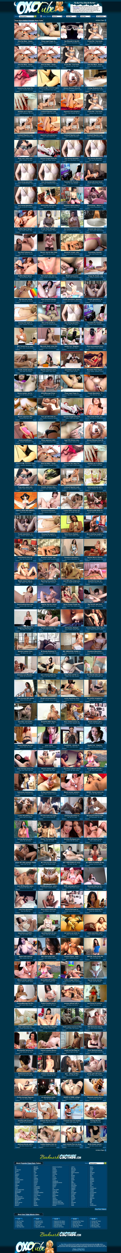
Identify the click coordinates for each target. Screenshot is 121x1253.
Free (53, 1175)
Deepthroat (96, 277)
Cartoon (36, 1175)
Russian (73, 1198)
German (74, 629)
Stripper (27, 535)
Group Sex (102, 441)
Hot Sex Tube (20, 1221)
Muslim (73, 1175)
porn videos (76, 7)
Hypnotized (55, 1192)
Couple (71, 253)
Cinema (36, 1181)
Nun (72, 1181)
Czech (35, 1196)
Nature (73, 1177)
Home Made (33, 183)
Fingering (56, 42)
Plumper (101, 1075)
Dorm (97, 1004)
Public (70, 1028)
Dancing (36, 1198)
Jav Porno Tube (96, 1224)
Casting (54, 230)
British (35, 1169)
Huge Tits (78, 230)
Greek (54, 1187)
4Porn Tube (38, 1224)
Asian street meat (19, 1189)
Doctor (35, 1202)
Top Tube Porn (20, 1227)
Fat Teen (100, 582)
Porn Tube (63, 1244)
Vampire (92, 1194)
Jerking (93, 512)
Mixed (34, 44)
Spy (91, 1175)
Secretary (28, 488)
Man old (73, 1168)
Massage (73, 113)
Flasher (54, 1172)
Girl (95, 160)
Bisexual (17, 1204)
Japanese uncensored (58, 1204)
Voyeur (91, 1196)
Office (72, 1182)
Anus (100, 911)
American (17, 1181)
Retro (23, 1145)
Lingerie (92, 207)
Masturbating (74, 42)
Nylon (30, 1145)
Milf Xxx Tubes (95, 1225)
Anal (45, 300)
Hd (53, 1188)
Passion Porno (39, 1222)
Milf (75, 136)
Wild (45, 840)
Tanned (71, 958)
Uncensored (93, 1192)
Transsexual (93, 1188)
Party (72, 1191)
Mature (48, 113)
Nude (72, 1178)
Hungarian (21, 887)
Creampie (27, 42)
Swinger (92, 1181)
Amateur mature (19, 1179)
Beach (16, 1195)
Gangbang (55, 1181)
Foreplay (68, 253)
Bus (35, 1171)
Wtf (91, 1202)
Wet (103, 66)
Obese (65, 230)
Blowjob (36, 1167)
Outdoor (50, 887)
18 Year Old (24, 207)
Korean (54, 1205)
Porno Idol (19, 1222)
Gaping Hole (101, 1051)
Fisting (102, 207)
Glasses (91, 723)
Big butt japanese (19, 1198)
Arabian (72, 1145)
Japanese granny (56, 1201)
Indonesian (20, 793)
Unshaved (27, 559)
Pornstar (54, 160)
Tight (23, 253)
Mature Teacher (77, 605)
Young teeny (93, 1205)
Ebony (54, 347)
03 (15, 1168)
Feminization (25, 113)
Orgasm (53, 253)
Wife (78, 582)
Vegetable (66, 911)
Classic (36, 1182)
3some (98, 441)
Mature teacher (75, 1172)
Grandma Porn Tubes (78, 1221)
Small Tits (56, 629)
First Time (73, 230)
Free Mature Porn (96, 1227)
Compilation (37, 1188)
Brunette (76, 183)
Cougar (63, 253)
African (17, 1175)
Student (101, 89)
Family (54, 1168)
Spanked (92, 1172)
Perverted (73, 1192)
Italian (54, 1196)
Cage (35, 1172)
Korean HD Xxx (77, 1222)
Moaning (56, 418)
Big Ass (99, 394)
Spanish (50, 864)
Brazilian (46, 277)
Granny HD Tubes (96, 1221)
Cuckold (102, 183)
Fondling (54, 1174)
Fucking (32, 42)
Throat (71, 465)
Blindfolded (100, 1028)
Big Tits (77, 113)
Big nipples (18, 1199)
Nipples (92, 371)
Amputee (17, 1182)
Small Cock (103, 559)
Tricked (92, 1189)
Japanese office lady (57, 1202)
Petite (66, 160)
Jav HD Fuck (95, 1222)
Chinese (19, 183)
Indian (30, 934)
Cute (95, 42)
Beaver (71, 699)
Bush (20, 230)
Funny (54, 1179)
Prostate (73, 1194)
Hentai (24, 512)
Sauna (73, 1199)
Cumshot (54, 793)
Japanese (45, 42)
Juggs (77, 535)
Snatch (91, 1168)
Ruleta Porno (81, 1249)
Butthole (97, 911)
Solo (65, 42)
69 (15, 1172)
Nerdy (100, 1145)
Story (91, 1177)
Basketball (17, 1192)
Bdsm (88, 629)
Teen (91, 1182)
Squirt (55, 89)
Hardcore (23, 42)
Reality (49, 160)
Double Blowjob (55, 652)
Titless (91, 1184)
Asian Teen (99, 160)
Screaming (67, 770)
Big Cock (101, 746)
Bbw (29, 89)
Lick (70, 488)
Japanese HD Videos (59, 1221)
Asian (79, 42)
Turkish (92, 1191)
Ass (54, 136)
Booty (54, 371)
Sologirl (45, 887)
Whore (40, 629)
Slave (91, 1167)
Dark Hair (77, 512)
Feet (25, 911)
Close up (94, 418)
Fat (41, 324)
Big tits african (18, 1202)
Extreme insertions (57, 1167)
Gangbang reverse (57, 1182)
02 (15, 1167)
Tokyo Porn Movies (78, 1225)
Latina (56, 277)
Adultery (21, 160)
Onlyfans (73, 1187)
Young (78, 160)
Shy (79, 559)
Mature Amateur (100, 230)
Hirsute (23, 230)
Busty (21, 934)
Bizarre (17, 1205)
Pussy (18, 42)
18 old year (18, 1169)
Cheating (91, 535)
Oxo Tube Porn (81, 1250)
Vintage (92, 1195)
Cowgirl (43, 347)
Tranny (91, 1187)
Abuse (74, 1249)
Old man (73, 1184)
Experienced (50, 183)
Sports (91, 1174)
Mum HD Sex (76, 1224)
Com (35, 1185)
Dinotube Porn (39, 1221)
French (77, 887)
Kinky (94, 652)
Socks (91, 1169)
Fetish (64, 89)
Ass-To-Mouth (74, 89)
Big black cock (18, 1196)
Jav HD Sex (76, 1227)
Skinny (67, 746)
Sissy (72, 1204)
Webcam (26, 277)
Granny (54, 1185)
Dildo (53, 207)
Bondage (36, 1168)
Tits (28, 160)
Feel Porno (19, 1224)
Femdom (101, 629)
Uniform (22, 699)
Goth (97, 535)
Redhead (53, 934)
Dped (50, 652)
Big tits (16, 1201)
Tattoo (50, 371)
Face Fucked (78, 981)
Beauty (48, 300)
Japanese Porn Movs (59, 1222)
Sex (98, 42)
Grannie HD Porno (59, 1227)
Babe (69, 113)
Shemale (87, 418)
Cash (35, 1177)
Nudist (72, 1179)
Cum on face (37, 1195)
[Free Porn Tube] (40, 8)
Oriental (102, 371)
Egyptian (36, 1205)
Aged (70, 793)
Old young (73, 1185)
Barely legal (18, 1191)
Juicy (71, 277)
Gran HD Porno (58, 1225)
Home (44, 16)
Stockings (53, 582)
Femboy (54, 1169)
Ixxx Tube (37, 1225)
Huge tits (54, 1191)
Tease (96, 512)
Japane (54, 1198)
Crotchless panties (38, 1192)
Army (16, 1187)
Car (35, 1174)
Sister (72, 1205)
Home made (55, 1189)
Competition (37, 1187)
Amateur (20, 89)
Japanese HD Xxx (40, 1227)
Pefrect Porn (20, 1225)
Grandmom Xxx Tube (59, 1224)
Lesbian (30, 371)
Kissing (66, 512)
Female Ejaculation (26, 183)
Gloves (70, 535)
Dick (73, 347)
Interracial (50, 347)
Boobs (44, 253)
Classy (35, 1184)
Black (101, 887)
